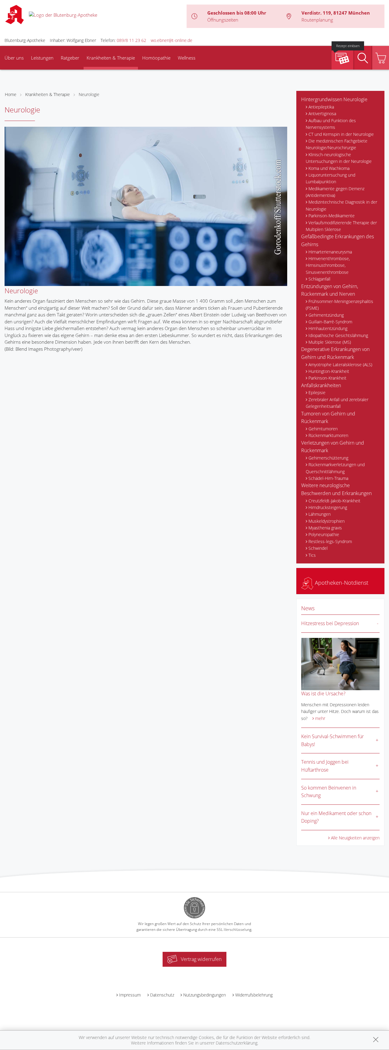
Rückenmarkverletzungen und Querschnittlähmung (335, 468)
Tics (312, 555)
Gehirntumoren (323, 429)
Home (10, 94)
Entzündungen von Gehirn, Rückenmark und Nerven (329, 290)
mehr (320, 718)
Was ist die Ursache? (323, 693)
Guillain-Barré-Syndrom (330, 322)
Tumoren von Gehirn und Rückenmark (328, 417)
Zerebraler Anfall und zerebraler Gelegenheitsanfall (337, 403)
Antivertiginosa (322, 113)
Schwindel (318, 548)
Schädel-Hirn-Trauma (328, 478)
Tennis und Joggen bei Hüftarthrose (325, 766)
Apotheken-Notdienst (340, 582)
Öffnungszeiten (222, 20)
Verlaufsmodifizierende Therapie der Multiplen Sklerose (341, 226)
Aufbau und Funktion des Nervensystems (331, 124)
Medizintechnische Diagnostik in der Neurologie (341, 205)
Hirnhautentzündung (327, 328)
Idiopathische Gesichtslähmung (338, 335)
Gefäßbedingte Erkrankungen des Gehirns (337, 240)
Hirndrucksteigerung (327, 507)
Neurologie (89, 94)
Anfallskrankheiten (321, 385)
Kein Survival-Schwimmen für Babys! (332, 740)
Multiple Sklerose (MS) (329, 342)
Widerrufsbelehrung (254, 995)
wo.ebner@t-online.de (171, 40)
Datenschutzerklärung (236, 1043)
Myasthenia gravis (325, 528)
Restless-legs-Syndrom (330, 541)
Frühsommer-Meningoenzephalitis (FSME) (339, 304)
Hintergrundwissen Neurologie (334, 99)
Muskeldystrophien (326, 521)
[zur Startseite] (63, 14)
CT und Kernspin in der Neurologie (341, 134)
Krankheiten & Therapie (111, 58)
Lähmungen (319, 514)
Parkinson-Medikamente (331, 216)
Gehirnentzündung (326, 315)
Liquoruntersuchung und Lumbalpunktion (330, 178)
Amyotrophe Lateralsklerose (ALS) (340, 364)
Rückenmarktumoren (328, 435)
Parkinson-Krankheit (327, 378)
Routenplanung (317, 20)
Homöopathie (156, 58)
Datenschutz (162, 995)
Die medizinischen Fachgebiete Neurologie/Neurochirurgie (336, 144)
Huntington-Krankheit (328, 371)
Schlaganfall (319, 279)
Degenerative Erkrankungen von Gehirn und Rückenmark (335, 353)
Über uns (14, 58)
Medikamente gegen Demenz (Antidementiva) (335, 192)
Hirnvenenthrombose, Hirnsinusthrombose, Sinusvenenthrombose (328, 265)
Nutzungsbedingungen (204, 995)
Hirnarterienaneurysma (330, 252)
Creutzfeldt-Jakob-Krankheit (334, 501)
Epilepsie (316, 392)
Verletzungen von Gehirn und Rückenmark (332, 446)
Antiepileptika (321, 107)
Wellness (186, 58)
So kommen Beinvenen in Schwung (328, 791)
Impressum (130, 995)
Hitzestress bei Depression (330, 623)
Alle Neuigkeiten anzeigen (355, 838)
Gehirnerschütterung (328, 458)
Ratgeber (70, 58)
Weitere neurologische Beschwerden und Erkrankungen (336, 489)
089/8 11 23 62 (131, 40)
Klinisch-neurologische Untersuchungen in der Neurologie (339, 158)
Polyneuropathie (323, 534)
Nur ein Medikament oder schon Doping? (336, 817)
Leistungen (42, 58)
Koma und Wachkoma (328, 168)
